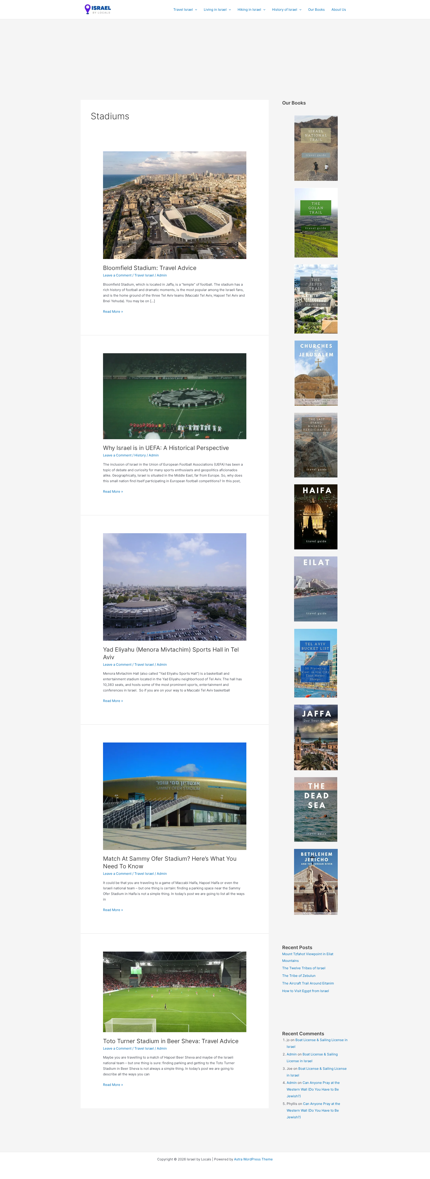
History (140, 455)
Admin (292, 1054)
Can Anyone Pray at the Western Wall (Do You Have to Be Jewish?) (313, 1089)
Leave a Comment (117, 275)
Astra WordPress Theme (253, 1159)
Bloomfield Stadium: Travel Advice (149, 267)
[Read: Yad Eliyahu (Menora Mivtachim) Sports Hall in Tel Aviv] (174, 586)
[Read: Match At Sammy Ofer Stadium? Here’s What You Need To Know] (174, 796)
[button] (195, 9)
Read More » (113, 312)
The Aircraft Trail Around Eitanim (308, 983)
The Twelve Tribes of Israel (303, 968)
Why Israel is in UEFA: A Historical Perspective (166, 447)
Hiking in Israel (249, 9)
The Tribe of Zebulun (299, 976)
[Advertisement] (215, 52)
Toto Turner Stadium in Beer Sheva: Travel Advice (171, 1041)
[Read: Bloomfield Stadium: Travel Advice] (174, 205)
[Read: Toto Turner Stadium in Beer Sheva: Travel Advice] (174, 991)
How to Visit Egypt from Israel (305, 991)
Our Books (316, 9)
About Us (338, 9)
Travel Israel (183, 9)
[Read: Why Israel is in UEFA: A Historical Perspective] (174, 396)
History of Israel (284, 9)
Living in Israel (215, 9)
